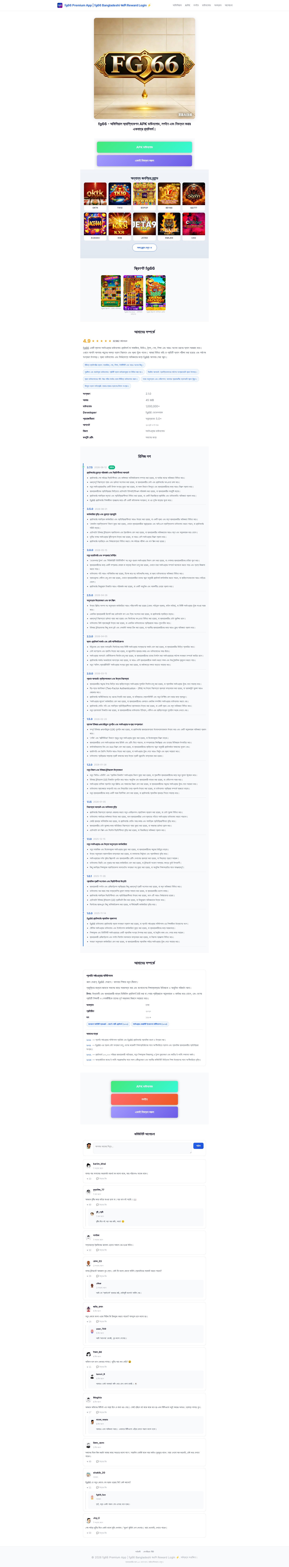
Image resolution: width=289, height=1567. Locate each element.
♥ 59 (89, 1533)
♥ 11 (89, 1367)
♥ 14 (89, 1321)
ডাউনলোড (206, 5)
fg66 (86, 348)
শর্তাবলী (137, 1551)
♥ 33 (89, 1179)
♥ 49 (89, 1204)
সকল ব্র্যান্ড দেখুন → (144, 247)
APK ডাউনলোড (144, 147)
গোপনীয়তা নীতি (148, 1551)
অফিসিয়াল (177, 5)
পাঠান (198, 1145)
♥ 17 (89, 1412)
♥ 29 (89, 1276)
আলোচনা (228, 5)
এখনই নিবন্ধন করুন (144, 160)
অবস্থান (217, 5)
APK (187, 5)
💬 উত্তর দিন (101, 1178)
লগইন (196, 5)
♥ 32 (89, 1250)
